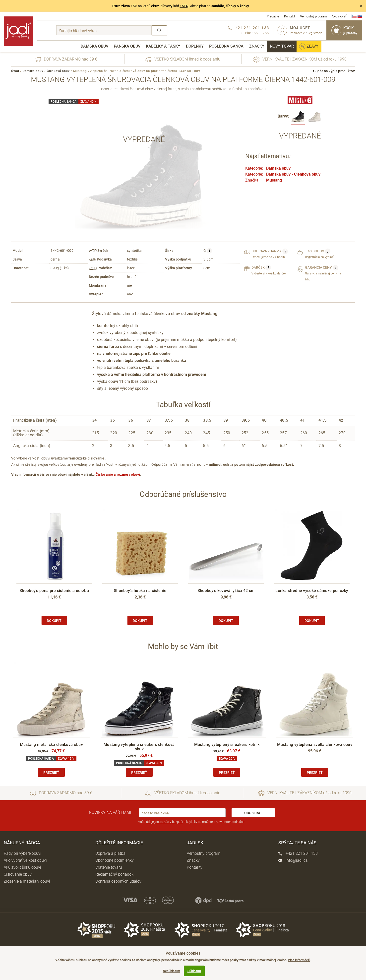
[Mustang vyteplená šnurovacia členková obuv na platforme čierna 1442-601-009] (298, 116)
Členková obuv (58, 71)
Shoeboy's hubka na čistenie (140, 590)
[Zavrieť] (361, 5)
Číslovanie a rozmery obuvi (118, 474)
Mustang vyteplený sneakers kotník (227, 744)
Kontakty (194, 867)
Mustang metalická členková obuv (51, 744)
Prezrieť (51, 773)
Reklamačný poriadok (114, 874)
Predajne (273, 16)
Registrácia (314, 33)
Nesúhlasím (171, 971)
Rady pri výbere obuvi (22, 853)
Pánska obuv (127, 46)
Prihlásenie (297, 33)
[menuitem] (94, 46)
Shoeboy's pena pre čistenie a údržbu (54, 590)
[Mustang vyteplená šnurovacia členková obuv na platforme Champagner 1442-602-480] (314, 116)
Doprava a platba (110, 853)
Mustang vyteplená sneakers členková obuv (139, 746)
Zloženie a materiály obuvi (27, 881)
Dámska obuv (94, 46)
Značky (256, 46)
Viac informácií (299, 960)
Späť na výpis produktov (335, 71)
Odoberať (253, 813)
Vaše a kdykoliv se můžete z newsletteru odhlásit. (191, 822)
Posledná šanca (226, 46)
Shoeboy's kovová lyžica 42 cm (226, 590)
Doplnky (195, 46)
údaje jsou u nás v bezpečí (164, 822)
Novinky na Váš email (110, 812)
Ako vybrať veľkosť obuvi (25, 860)
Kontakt (289, 16)
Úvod (15, 71)
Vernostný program (313, 16)
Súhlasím (194, 971)
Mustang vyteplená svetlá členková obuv (314, 744)
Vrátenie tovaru (108, 867)
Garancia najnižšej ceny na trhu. (323, 273)
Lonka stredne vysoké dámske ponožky (311, 590)
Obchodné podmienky (114, 860)
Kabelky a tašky (163, 46)
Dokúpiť (54, 621)
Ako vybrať (339, 16)
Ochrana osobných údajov (118, 881)
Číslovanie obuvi (18, 874)
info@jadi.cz (296, 860)
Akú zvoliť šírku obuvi (22, 867)
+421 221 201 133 (301, 853)
